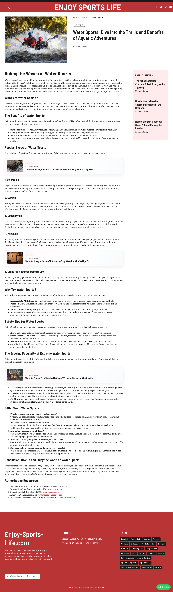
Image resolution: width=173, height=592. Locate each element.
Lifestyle (125, 553)
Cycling (124, 544)
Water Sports (79, 25)
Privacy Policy (95, 539)
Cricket (156, 539)
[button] (8, 7)
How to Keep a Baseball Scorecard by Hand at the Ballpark (57, 261)
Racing (142, 553)
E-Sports (135, 544)
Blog (83, 539)
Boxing (147, 539)
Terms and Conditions (72, 543)
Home (65, 539)
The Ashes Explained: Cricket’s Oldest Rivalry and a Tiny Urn (59, 169)
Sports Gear (145, 563)
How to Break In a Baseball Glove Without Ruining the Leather (60, 378)
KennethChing (98, 18)
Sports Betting (143, 558)
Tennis (158, 567)
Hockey (161, 544)
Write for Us (92, 543)
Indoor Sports (137, 548)
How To (124, 548)
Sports (161, 553)
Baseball (125, 539)
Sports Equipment (129, 563)
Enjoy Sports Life (87, 7)
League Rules (151, 548)
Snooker (151, 553)
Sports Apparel (128, 558)
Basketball (136, 539)
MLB (134, 553)
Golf (153, 544)
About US (74, 539)
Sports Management (130, 567)
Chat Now (165, 587)
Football (145, 544)
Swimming (147, 567)
